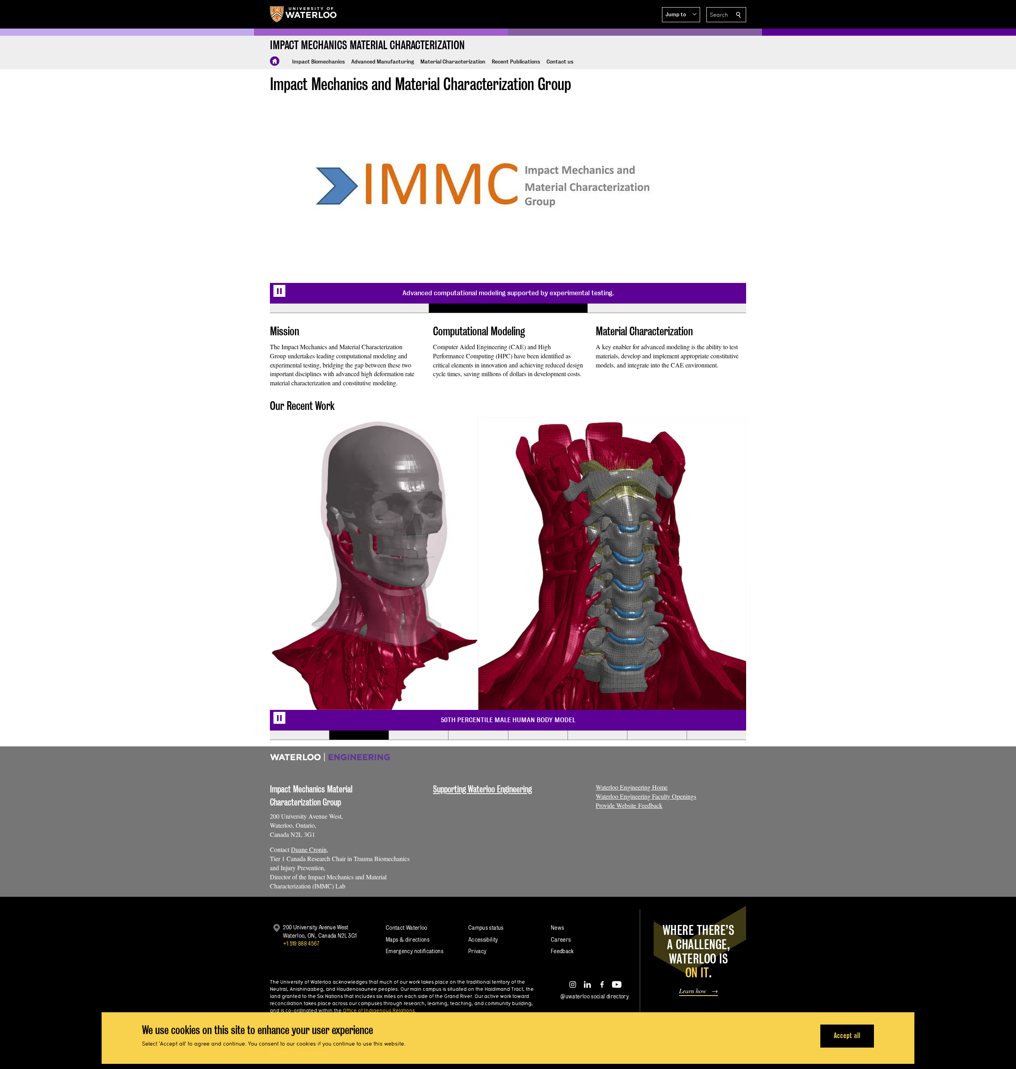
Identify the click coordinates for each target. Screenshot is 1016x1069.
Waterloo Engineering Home (632, 787)
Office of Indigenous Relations (379, 1010)
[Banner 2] (508, 308)
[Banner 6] (597, 735)
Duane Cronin (309, 849)
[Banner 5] (538, 735)
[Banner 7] (657, 735)
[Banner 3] (666, 308)
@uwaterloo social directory (594, 996)
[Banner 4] (478, 735)
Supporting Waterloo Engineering (482, 789)
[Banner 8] (716, 735)
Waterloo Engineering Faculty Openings (646, 796)
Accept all (847, 1035)
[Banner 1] (349, 308)
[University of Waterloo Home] (303, 14)
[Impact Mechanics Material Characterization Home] (274, 61)
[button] (681, 15)
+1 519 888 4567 (301, 943)
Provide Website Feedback (629, 805)
